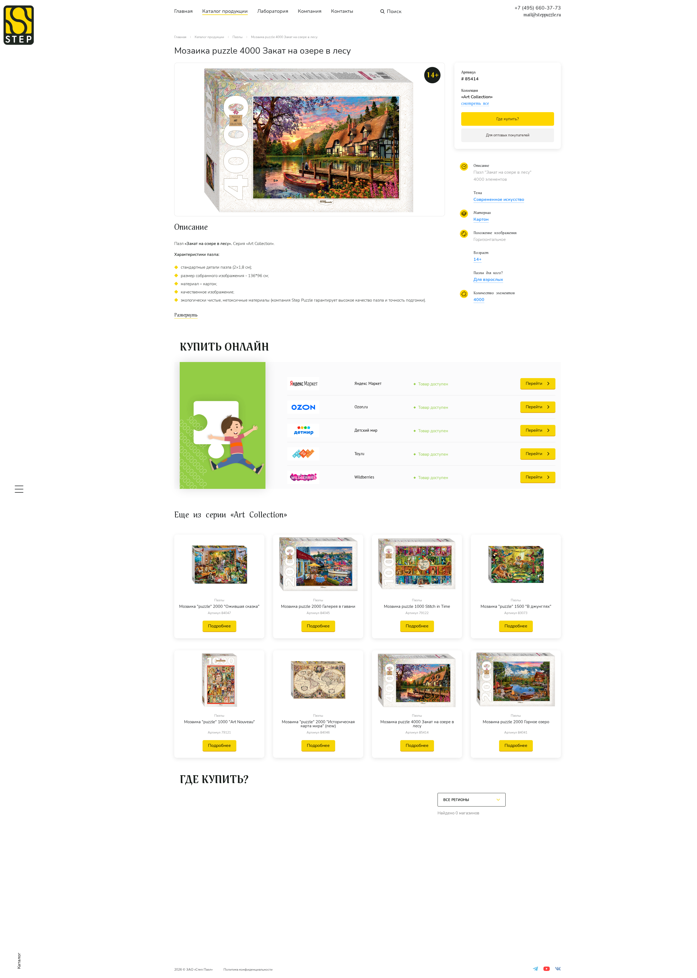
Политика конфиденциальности (248, 969)
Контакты (342, 11)
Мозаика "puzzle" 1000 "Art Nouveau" (219, 722)
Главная (183, 11)
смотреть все (475, 103)
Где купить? (507, 119)
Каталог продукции (225, 11)
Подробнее (219, 626)
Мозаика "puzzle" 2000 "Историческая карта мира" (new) (318, 724)
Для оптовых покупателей (508, 135)
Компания (310, 11)
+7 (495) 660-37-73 (538, 7)
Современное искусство (498, 200)
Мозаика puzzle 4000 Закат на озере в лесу (417, 724)
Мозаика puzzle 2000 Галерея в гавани (318, 607)
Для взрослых (488, 280)
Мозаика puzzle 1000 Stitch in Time (417, 607)
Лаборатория (272, 11)
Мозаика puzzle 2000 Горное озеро (516, 722)
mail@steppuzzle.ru (542, 15)
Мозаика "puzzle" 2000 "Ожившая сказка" (219, 607)
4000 (478, 300)
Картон (481, 219)
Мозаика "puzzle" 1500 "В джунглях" (516, 607)
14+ (477, 259)
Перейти (534, 383)
